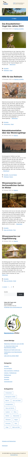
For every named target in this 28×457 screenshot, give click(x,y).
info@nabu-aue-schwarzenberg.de (13, 307)
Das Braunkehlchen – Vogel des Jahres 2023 (13, 25)
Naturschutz (16, 415)
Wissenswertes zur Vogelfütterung (11, 237)
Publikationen (7, 375)
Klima (15, 412)
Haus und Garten (8, 230)
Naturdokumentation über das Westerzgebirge (14, 131)
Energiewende (9, 404)
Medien (7, 415)
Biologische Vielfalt (10, 396)
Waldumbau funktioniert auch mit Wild (14, 343)
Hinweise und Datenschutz (9, 441)
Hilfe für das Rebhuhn (12, 76)
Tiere (14, 230)
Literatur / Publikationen (10, 373)
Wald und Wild (16, 427)
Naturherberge (9, 333)
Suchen (6, 292)
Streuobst (6, 379)
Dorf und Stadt (17, 400)
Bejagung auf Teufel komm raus (12, 349)
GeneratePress (14, 454)
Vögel (10, 70)
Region (11, 177)
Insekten (8, 412)
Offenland (6, 70)
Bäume (7, 400)
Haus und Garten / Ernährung (11, 370)
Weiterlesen (12, 64)
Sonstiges (6, 377)
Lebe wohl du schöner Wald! (11, 355)
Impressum (5, 445)
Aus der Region (13, 175)
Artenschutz (7, 124)
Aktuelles (6, 68)
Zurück (4, 287)
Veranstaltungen (8, 381)
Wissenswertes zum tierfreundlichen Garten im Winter (13, 185)
